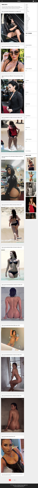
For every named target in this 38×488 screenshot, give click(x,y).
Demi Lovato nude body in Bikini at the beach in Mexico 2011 (12, 247)
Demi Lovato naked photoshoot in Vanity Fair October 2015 (12, 354)
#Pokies (27, 23)
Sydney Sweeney (28, 56)
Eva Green (27, 80)
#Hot (26, 13)
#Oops (27, 5)
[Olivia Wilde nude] (31, 215)
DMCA (21, 486)
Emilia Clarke (28, 103)
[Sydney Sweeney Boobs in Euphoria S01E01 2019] (31, 163)
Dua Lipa (27, 92)
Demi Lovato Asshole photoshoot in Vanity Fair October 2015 (12, 284)
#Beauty (27, 27)
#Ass (26, 12)
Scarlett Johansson (29, 68)
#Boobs (27, 9)
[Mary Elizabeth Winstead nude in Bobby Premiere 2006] (31, 204)
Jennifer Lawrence (28, 139)
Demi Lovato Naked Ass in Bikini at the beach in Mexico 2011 (12, 117)
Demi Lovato (3, 12)
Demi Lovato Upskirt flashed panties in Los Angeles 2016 (11, 11)
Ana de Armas (28, 127)
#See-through (28, 19)
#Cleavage (27, 20)
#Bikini (27, 4)
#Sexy (26, 8)
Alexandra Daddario (29, 45)
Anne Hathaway (28, 150)
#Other (27, 29)
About (19, 486)
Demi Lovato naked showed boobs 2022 (8, 436)
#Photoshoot (28, 17)
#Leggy (27, 15)
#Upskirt (27, 7)
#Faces (27, 24)
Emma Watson (28, 115)
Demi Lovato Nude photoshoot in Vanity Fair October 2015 (11, 395)
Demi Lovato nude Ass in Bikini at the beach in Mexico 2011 (12, 204)
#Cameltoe (27, 11)
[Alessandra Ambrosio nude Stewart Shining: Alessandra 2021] (31, 189)
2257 (23, 486)
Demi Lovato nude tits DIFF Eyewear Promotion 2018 (10, 46)
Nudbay (19, 1)
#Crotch (27, 28)
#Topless (27, 21)
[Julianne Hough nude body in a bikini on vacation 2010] (31, 176)
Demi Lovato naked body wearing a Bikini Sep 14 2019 (11, 325)
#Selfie (27, 25)
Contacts (15, 486)
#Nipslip (27, 16)
